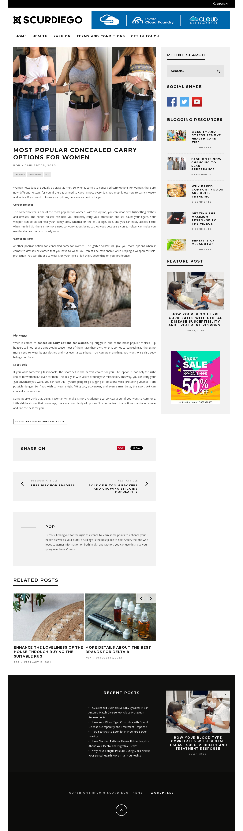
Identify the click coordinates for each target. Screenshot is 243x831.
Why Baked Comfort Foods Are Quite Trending (207, 191)
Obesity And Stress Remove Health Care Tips (206, 137)
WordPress (162, 792)
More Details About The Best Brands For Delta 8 (36, 649)
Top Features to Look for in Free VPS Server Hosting (201, 317)
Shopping (20, 174)
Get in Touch (145, 36)
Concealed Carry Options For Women (40, 421)
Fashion (62, 36)
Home (21, 36)
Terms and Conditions (101, 36)
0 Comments (34, 174)
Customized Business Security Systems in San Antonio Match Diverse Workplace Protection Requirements (118, 712)
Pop (17, 165)
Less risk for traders (53, 485)
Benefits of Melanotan (203, 242)
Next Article (128, 481)
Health (40, 36)
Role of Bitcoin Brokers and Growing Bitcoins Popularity (113, 488)
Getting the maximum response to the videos (204, 219)
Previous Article (44, 481)
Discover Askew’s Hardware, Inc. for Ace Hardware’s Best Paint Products (107, 652)
